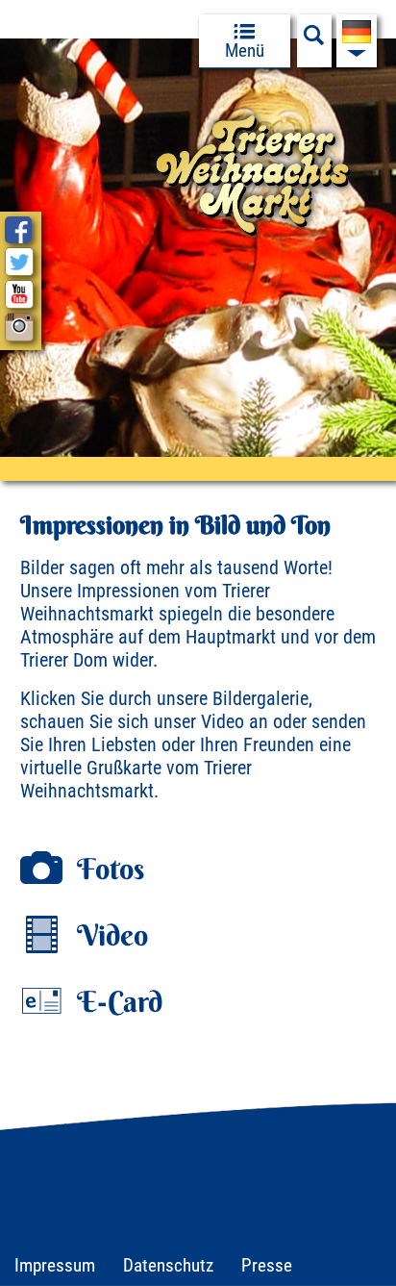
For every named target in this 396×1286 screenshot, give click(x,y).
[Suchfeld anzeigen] (314, 40)
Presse (266, 1265)
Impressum (54, 1265)
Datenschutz (168, 1265)
